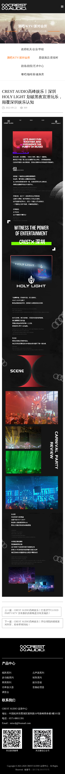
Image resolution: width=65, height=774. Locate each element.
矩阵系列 (37, 677)
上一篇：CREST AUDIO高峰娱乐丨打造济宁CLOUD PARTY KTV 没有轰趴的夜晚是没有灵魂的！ (31, 611)
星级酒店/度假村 (48, 57)
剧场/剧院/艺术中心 (32, 66)
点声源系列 (38, 673)
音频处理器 (38, 687)
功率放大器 (8, 687)
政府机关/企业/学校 (32, 49)
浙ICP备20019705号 (41, 769)
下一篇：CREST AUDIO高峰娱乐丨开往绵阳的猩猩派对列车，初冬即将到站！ (32, 623)
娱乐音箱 (37, 682)
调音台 (5, 692)
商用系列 (6, 682)
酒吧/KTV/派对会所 (18, 57)
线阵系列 (6, 673)
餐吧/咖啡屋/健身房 (32, 74)
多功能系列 (8, 677)
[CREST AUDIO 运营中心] (14, 6)
